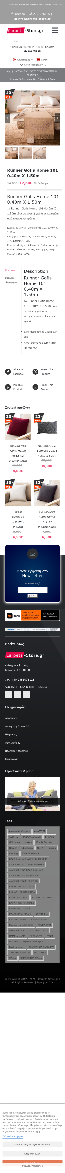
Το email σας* (32, 583)
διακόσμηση (41, 249)
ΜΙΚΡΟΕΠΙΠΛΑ (16, 930)
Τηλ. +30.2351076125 (19, 679)
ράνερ (51, 249)
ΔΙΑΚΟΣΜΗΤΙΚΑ (36, 864)
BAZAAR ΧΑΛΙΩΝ (31, 836)
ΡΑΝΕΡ (51, 236)
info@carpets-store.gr (34, 19)
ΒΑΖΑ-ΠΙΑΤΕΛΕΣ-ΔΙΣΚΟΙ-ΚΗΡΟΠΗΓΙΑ (28, 859)
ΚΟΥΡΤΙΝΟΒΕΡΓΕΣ (40, 919)
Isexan (28, 842)
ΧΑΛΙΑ (12, 958)
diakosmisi (33, 245)
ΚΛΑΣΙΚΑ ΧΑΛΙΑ (17, 919)
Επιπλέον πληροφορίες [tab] (11, 280)
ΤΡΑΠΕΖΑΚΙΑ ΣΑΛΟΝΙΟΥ (41, 947)
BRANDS (25, 236)
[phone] (26, 694)
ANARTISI (39, 831)
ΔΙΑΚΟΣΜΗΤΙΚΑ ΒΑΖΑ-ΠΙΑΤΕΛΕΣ (26, 870)
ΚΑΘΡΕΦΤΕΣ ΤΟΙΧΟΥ (19, 908)
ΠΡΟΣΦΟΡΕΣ (36, 936)
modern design (16, 249)
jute (58, 245)
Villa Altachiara (30, 853)
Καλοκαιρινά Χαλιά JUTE (21, 925)
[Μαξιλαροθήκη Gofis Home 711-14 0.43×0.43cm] (47, 482)
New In (13, 848)
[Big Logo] (25, 25)
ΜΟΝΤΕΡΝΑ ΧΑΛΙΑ (38, 930)
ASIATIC (13, 836)
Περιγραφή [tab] (10, 270)
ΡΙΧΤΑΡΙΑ (13, 941)
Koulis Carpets (44, 842)
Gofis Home (47, 245)
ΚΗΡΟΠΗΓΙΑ (42, 914)
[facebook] (8, 694)
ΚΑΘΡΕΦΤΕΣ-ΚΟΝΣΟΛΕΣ (21, 903)
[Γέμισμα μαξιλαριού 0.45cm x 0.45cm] (18, 482)
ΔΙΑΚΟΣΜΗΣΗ (16, 864)
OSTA (40, 848)
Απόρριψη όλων (32, 1153)
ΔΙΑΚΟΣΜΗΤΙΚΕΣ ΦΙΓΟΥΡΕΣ (23, 881)
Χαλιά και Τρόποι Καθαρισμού (33, 801)
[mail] (17, 694)
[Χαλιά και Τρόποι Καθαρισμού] (32, 794)
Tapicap (52, 848)
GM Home (14, 842)
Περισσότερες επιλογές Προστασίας (32, 1144)
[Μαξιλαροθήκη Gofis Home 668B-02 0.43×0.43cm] (18, 416)
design (21, 245)
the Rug (13, 853)
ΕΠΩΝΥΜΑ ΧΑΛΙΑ (18, 897)
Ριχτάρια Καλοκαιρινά (33, 941)
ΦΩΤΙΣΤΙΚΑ (40, 952)
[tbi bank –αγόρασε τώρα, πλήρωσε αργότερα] (32, 615)
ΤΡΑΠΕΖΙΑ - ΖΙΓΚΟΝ (19, 952)
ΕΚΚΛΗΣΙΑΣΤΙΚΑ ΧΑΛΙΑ (21, 886)
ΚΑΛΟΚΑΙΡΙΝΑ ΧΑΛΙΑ (20, 914)
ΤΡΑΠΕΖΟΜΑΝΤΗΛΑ (18, 240)
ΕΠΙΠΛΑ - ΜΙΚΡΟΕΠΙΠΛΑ (22, 892)
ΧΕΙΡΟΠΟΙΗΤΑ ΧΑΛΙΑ (31, 958)
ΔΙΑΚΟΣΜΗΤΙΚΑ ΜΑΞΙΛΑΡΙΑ (23, 875)
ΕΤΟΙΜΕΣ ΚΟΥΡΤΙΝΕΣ (43, 897)
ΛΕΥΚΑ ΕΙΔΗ (39, 236)
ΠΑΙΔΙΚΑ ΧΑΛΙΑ (17, 936)
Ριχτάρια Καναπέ (16, 947)
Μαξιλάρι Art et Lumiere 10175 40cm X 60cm (47, 450)
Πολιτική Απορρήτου (12, 1136)
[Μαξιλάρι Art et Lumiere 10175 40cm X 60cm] (47, 416)
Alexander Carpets (19, 831)
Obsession (27, 848)
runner (30, 249)
